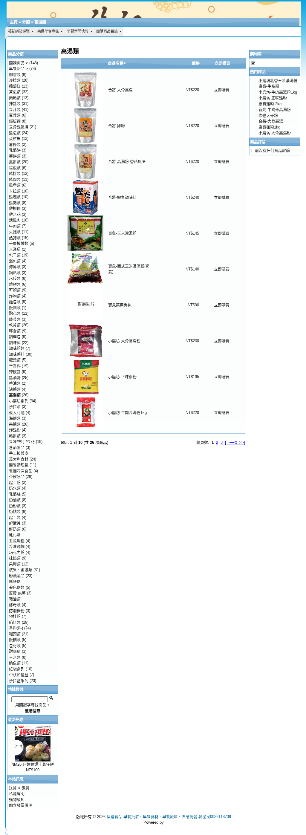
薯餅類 (15, 156)
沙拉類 (15, 80)
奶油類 (15, 500)
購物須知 (17, 799)
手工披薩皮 (18, 453)
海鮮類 (15, 266)
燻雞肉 (15, 220)
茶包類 (15, 92)
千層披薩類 (18, 243)
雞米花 (15, 214)
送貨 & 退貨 (19, 788)
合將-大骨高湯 (120, 90)
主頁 (14, 22)
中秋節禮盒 (18, 674)
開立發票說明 (20, 805)
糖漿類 (15, 360)
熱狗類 (15, 237)
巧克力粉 (17, 552)
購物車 (256, 54)
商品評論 (258, 142)
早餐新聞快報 (77, 31)
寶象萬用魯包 (119, 305)
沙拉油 (15, 406)
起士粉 (15, 482)
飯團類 (15, 307)
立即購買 (222, 90)
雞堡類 (15, 185)
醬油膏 (15, 377)
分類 (26, 22)
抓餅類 (15, 162)
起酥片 (15, 523)
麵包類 (15, 301)
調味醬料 (17, 354)
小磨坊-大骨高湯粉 (124, 341)
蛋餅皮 (15, 138)
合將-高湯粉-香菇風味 (127, 161)
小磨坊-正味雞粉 (122, 376)
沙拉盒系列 (18, 680)
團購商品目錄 (107, 31)
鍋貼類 (15, 272)
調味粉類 (17, 348)
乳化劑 (15, 535)
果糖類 (15, 424)
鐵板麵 (15, 121)
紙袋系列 (17, 669)
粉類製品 (17, 576)
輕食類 (15, 331)
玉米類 (15, 657)
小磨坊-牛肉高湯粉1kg (127, 412)
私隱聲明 (17, 793)
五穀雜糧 (17, 541)
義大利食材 (18, 459)
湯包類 (15, 261)
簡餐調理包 (18, 465)
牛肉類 (15, 226)
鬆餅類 (15, 436)
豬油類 (15, 599)
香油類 (15, 383)
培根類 (15, 168)
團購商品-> (18, 63)
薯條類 (15, 144)
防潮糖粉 (17, 610)
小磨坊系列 (18, 401)
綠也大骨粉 (268, 115)
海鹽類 (15, 418)
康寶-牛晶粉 (268, 86)
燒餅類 (15, 284)
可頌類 (15, 290)
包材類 (15, 645)
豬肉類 (15, 179)
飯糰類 (15, 639)
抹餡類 (15, 558)
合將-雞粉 (116, 125)
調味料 (15, 342)
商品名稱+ (117, 63)
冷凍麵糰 (17, 546)
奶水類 (15, 488)
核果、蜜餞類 (20, 570)
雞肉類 (15, 203)
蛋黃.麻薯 (17, 593)
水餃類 (15, 278)
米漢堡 (15, 249)
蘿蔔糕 (15, 86)
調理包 (15, 336)
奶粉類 (15, 506)
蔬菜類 (15, 319)
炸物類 (15, 296)
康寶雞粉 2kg (269, 104)
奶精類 (15, 511)
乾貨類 (15, 325)
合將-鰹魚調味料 (122, 197)
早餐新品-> (18, 68)
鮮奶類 (15, 529)
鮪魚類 (15, 663)
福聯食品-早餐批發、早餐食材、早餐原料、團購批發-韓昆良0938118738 (169, 816)
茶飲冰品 (17, 476)
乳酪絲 (15, 494)
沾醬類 (15, 389)
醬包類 (15, 133)
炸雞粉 (15, 430)
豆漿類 (15, 115)
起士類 (15, 517)
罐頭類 (15, 634)
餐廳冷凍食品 (20, 471)
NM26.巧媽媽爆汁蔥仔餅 (32, 764)
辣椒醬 (15, 371)
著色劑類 (17, 587)
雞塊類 (15, 197)
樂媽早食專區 (48, 31)
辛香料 (15, 366)
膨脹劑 (15, 581)
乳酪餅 (15, 150)
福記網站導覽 (19, 31)
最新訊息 (16, 719)
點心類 (15, 313)
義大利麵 (17, 412)
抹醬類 (15, 103)
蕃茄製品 (17, 447)
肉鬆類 (15, 98)
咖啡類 (15, 74)
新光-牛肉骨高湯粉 (274, 109)
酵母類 (15, 604)
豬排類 (15, 173)
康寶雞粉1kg (269, 127)
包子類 (15, 255)
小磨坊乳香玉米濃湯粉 (277, 80)
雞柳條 (15, 208)
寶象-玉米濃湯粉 (122, 233)
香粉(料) (16, 628)
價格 (196, 63)
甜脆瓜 (15, 651)
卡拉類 (15, 191)
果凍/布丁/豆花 (22, 441)
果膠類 (15, 564)
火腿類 (15, 232)
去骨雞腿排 (18, 127)
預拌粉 (15, 616)
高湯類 (40, 22)
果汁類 (15, 109)
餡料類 (15, 622)
